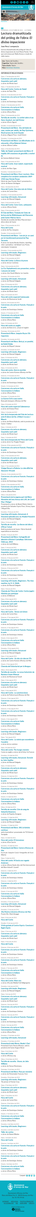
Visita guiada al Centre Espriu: (17, 926)
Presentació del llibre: (15, 828)
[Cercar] (32, 2)
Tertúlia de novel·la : (15, 1062)
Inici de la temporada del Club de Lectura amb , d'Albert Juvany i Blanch (17, 417)
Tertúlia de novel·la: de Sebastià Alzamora (15, 810)
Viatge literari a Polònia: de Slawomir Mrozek (17, 469)
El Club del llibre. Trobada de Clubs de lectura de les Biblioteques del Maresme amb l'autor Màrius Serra (17, 215)
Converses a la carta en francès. (17, 305)
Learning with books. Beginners (13, 252)
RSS (17, 1203)
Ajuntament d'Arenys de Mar (12, 7)
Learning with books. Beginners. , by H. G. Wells (17, 581)
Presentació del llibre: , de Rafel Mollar (17, 342)
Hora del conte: (13, 370)
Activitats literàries (13, 68)
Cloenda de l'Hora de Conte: (18, 592)
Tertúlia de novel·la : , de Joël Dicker (17, 118)
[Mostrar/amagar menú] (4, 11)
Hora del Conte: (13, 89)
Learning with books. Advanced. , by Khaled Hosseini (18, 515)
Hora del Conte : (14, 611)
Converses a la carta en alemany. (14, 79)
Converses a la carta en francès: (17, 98)
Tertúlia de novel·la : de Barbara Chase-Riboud (17, 673)
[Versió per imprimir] (34, 1175)
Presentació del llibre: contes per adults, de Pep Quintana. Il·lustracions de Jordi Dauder (17, 130)
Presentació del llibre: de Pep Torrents (17, 238)
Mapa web (23, 1203)
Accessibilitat (9, 1203)
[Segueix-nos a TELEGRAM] (24, 2)
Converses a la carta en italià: (12, 641)
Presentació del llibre (17, 176)
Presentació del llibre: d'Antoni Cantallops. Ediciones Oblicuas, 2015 (16, 539)
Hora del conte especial (15, 297)
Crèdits (31, 1203)
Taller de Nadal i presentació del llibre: (18, 153)
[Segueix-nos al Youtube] (17, 2)
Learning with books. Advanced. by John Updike (17, 758)
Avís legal (14, 1201)
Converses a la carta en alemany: (14, 550)
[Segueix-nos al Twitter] (14, 2)
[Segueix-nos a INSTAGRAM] (21, 2)
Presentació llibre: (15, 334)
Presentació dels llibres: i (15, 1043)
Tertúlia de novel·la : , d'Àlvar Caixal (17, 525)
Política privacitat (27, 1201)
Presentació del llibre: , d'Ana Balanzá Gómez (17, 141)
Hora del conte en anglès (11, 325)
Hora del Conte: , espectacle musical (17, 164)
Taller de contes (7, 1132)
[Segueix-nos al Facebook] (11, 2)
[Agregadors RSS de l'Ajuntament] (27, 2)
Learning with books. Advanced (13, 197)
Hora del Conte (7, 227)
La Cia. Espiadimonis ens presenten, (18, 269)
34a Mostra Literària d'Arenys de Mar (16, 911)
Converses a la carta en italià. (12, 108)
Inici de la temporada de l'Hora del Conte (17, 439)
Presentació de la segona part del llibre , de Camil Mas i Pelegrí (17, 499)
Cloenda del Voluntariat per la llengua (15, 666)
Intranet (5, 1201)
